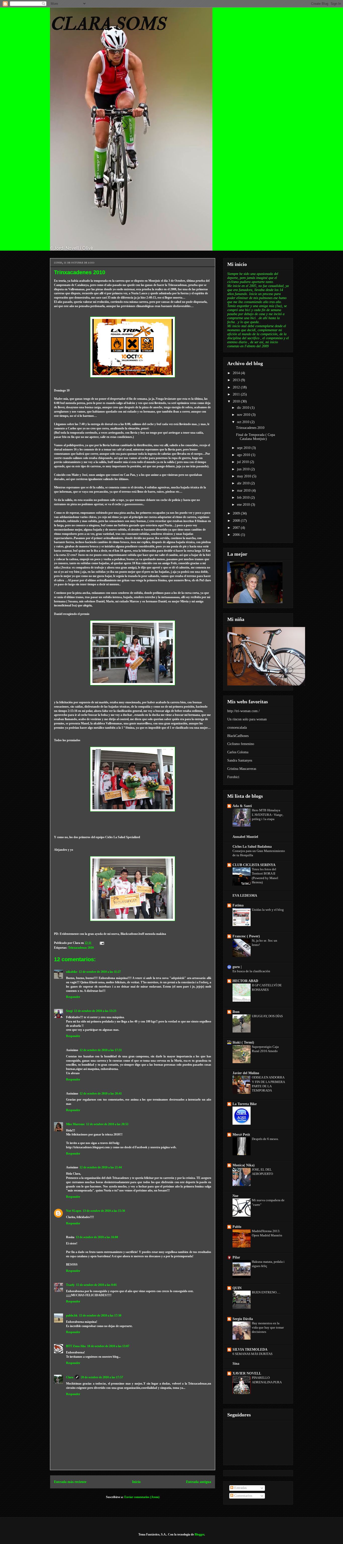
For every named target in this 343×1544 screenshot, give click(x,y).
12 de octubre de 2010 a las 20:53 (107, 1124)
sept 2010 (244, 448)
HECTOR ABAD (245, 981)
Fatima (238, 905)
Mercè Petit (241, 1134)
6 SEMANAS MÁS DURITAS (252, 1354)
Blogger (199, 1534)
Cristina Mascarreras (241, 769)
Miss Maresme (75, 1124)
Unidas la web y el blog (268, 909)
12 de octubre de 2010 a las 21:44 (101, 1167)
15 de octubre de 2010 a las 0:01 (96, 1285)
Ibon (236, 1012)
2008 (237, 521)
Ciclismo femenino (240, 744)
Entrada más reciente (70, 1482)
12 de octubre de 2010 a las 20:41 (101, 1093)
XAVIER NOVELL (247, 1373)
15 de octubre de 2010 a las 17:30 (100, 1315)
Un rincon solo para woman (247, 719)
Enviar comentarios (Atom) (141, 1497)
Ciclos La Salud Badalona (252, 846)
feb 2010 (244, 497)
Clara (69, 1377)
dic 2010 (243, 408)
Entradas (240, 1488)
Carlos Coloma (237, 752)
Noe (235, 1196)
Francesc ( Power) (246, 936)
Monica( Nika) (244, 1165)
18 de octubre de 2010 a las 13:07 (108, 1346)
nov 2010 (244, 415)
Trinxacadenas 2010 (81, 947)
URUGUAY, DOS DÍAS (267, 1016)
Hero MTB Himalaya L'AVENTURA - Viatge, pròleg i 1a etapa (267, 814)
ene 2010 (244, 504)
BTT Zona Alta (76, 1346)
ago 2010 (244, 455)
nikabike (71, 972)
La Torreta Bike (245, 1104)
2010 (237, 401)
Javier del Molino (246, 1073)
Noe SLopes (73, 1211)
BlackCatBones (238, 736)
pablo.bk (72, 1315)
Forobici (233, 777)
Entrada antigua (198, 1482)
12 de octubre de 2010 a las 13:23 (95, 1011)
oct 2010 (243, 422)
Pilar (236, 1257)
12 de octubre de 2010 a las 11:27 (100, 972)
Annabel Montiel (245, 837)
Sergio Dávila (243, 1319)
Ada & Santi (242, 806)
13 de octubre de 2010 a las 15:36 (104, 1211)
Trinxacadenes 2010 (250, 428)
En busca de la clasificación (251, 971)
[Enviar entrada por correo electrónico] (101, 943)
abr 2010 (244, 483)
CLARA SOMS (107, 24)
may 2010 (244, 476)
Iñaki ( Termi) (243, 1042)
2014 (237, 373)
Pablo (237, 1227)
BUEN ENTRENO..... (266, 1292)
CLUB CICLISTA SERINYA (254, 865)
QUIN (237, 1288)
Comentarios (242, 1496)
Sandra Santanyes (239, 760)
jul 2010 (243, 462)
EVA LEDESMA (245, 895)
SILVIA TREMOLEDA (250, 1349)
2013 (237, 380)
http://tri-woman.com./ (243, 711)
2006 (237, 535)
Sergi (69, 1011)
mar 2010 (244, 490)
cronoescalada (237, 727)
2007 (237, 528)
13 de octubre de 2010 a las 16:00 (97, 1237)
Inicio (136, 1482)
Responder (73, 997)
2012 (237, 387)
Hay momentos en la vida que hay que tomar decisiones (268, 1327)
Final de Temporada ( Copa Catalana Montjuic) (255, 437)
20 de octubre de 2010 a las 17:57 (102, 1377)
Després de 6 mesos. (265, 1139)
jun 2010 (244, 469)
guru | (237, 967)
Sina (236, 1363)
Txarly (70, 1285)
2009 (237, 513)
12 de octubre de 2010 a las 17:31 (101, 1050)
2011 (237, 394)
